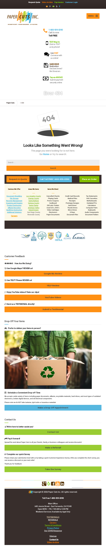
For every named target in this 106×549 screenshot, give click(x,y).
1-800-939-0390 (56, 30)
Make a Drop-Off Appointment (53, 408)
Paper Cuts (10, 103)
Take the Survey (53, 469)
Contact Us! (53, 432)
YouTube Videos (53, 297)
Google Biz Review (53, 273)
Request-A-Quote (18, 179)
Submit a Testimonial (53, 309)
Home (46, 154)
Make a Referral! (53, 448)
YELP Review (53, 285)
